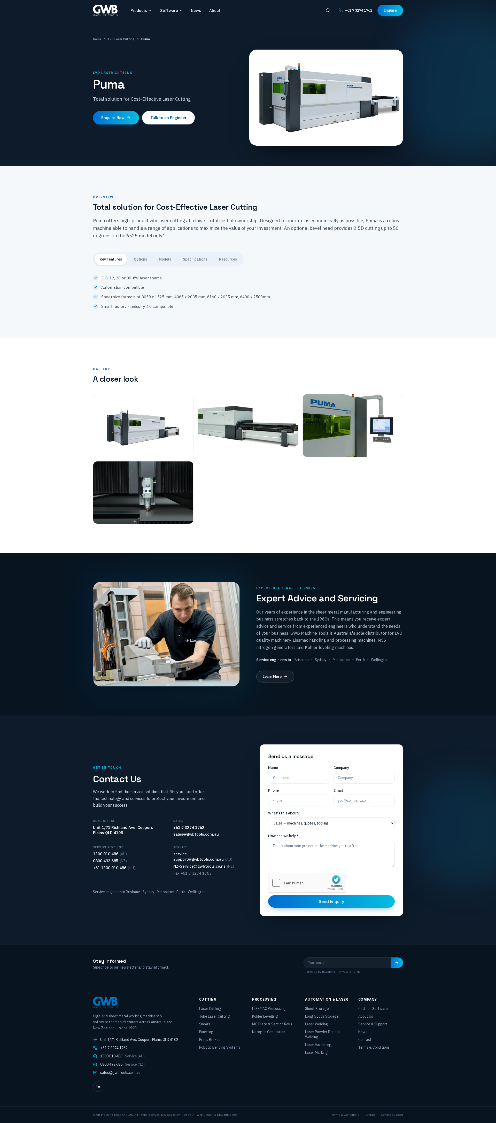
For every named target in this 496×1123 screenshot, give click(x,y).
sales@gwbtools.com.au (196, 834)
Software (169, 10)
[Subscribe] (397, 962)
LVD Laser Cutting (121, 39)
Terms (356, 971)
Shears (204, 1024)
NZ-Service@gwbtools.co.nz (199, 866)
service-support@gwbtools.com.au (198, 856)
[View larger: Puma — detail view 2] (248, 425)
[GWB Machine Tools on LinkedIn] (98, 1086)
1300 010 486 (105, 853)
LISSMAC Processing (269, 1008)
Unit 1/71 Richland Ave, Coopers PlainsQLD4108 (139, 1039)
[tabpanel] (248, 288)
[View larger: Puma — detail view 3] (353, 425)
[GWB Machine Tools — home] (105, 10)
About (215, 10)
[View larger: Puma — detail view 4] (143, 492)
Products (138, 10)
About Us (365, 1016)
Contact (364, 1039)
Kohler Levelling (265, 1016)
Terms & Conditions (374, 1047)
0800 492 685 (105, 860)
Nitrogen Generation (268, 1032)
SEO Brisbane (227, 1115)
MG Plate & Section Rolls (272, 1024)
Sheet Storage (317, 1008)
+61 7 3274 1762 (358, 10)
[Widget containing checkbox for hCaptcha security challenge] (307, 883)
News (196, 10)
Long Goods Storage (322, 1016)
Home (97, 39)
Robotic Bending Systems (219, 1047)
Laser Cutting (210, 1008)
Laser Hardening (318, 1044)
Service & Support (372, 1024)
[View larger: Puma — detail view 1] (143, 425)
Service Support (392, 1115)
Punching (206, 1032)
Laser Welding (316, 1024)
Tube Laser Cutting (214, 1016)
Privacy (343, 971)
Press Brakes (209, 1039)
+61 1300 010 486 (109, 867)
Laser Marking (316, 1052)
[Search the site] (328, 10)
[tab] (111, 259)
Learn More (272, 676)
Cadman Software (373, 1008)
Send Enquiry (331, 901)
